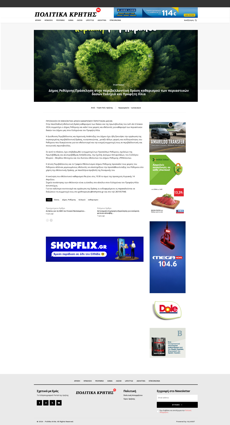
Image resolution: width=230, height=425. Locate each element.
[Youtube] (59, 402)
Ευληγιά (82, 200)
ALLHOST (191, 421)
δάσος (56, 200)
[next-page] (51, 220)
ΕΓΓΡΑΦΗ (176, 405)
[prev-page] (47, 220)
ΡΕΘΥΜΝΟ (118, 85)
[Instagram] (46, 402)
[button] (191, 20)
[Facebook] (39, 402)
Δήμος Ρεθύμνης (69, 200)
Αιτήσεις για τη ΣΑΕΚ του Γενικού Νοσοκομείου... (65, 211)
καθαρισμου (93, 200)
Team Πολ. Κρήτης (105, 108)
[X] (52, 402)
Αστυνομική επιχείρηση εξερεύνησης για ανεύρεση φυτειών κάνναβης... (118, 212)
